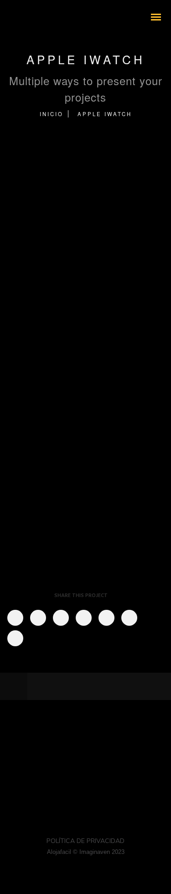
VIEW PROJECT (48, 407)
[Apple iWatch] (15, 618)
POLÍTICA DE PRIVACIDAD (85, 841)
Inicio (51, 113)
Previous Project (70, 686)
